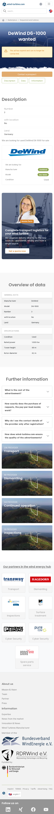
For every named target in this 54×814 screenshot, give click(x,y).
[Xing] (20, 809)
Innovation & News (11, 723)
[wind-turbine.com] (3, 20)
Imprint (10, 789)
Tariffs (33, 789)
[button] (50, 11)
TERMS (18, 789)
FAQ (50, 789)
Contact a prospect (27, 74)
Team (4, 694)
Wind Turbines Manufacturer (16, 727)
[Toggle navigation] (49, 4)
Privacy (26, 789)
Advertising (42, 789)
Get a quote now (17, 251)
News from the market (13, 718)
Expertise (6, 714)
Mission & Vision (9, 689)
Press (4, 703)
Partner (5, 698)
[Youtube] (46, 809)
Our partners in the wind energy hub (27, 567)
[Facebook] (33, 809)
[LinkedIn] (8, 809)
